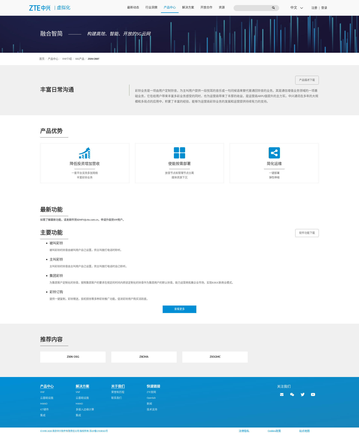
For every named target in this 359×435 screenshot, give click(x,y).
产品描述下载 (307, 80)
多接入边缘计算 (85, 409)
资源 (222, 7)
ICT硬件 (44, 409)
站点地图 (304, 431)
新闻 (149, 403)
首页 (42, 59)
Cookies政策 (274, 431)
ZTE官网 (151, 392)
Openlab (151, 398)
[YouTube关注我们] (313, 394)
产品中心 (170, 7)
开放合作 (206, 7)
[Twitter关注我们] (302, 394)
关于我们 (118, 386)
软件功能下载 (307, 233)
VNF (42, 392)
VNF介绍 (67, 59)
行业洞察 (151, 7)
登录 (324, 8)
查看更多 (179, 309)
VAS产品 (79, 59)
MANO (43, 403)
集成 (42, 415)
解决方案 (188, 7)
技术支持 (152, 409)
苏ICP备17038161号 (98, 431)
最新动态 (133, 7)
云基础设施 (46, 398)
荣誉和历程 (117, 392)
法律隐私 (244, 431)
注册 (314, 8)
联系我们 (116, 398)
